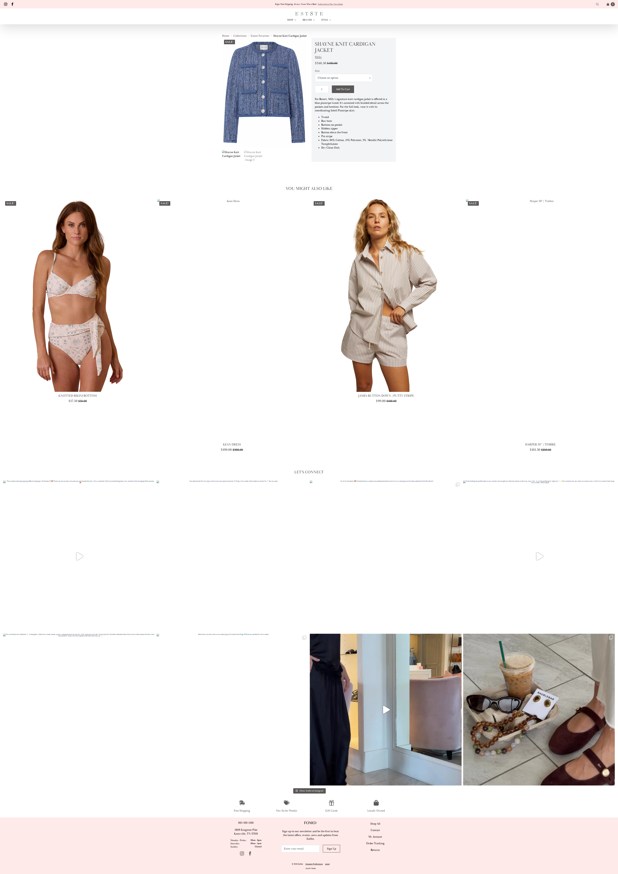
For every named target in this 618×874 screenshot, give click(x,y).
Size (317, 71)
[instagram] (5, 4)
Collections (240, 35)
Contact (375, 830)
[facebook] (12, 4)
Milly (318, 57)
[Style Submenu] (331, 20)
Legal (327, 864)
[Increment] (326, 89)
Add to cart (343, 89)
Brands (307, 20)
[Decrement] (317, 89)
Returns (375, 850)
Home (225, 35)
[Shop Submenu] (296, 20)
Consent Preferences (314, 864)
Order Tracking (375, 843)
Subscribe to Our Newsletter (330, 4)
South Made (311, 868)
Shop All (375, 823)
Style (324, 20)
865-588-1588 (246, 822)
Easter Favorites (260, 35)
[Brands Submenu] (315, 20)
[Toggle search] (597, 4)
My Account (375, 836)
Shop (290, 20)
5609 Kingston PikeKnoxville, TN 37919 (246, 831)
